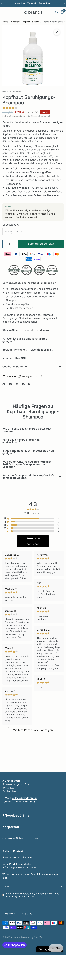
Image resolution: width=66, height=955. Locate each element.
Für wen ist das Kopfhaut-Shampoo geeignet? (24, 340)
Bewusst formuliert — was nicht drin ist (27, 349)
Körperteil (10, 827)
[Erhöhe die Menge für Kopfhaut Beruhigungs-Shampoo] (13, 244)
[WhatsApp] (24, 384)
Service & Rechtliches (20, 838)
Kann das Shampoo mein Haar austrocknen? (21, 441)
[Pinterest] (18, 384)
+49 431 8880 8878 (24, 801)
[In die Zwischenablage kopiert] (30, 384)
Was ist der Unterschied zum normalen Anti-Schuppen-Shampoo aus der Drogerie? (27, 464)
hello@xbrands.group (24, 798)
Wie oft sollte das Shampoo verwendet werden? (26, 430)
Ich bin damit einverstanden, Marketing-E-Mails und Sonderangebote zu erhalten (32, 895)
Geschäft (15, 21)
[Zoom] (57, 32)
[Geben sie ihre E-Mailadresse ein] (60, 887)
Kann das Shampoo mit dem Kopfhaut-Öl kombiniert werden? (28, 476)
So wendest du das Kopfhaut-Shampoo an (29, 282)
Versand (17, 116)
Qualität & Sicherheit (15, 366)
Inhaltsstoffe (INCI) (14, 358)
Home (5, 21)
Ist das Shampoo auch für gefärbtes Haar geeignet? (28, 452)
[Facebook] (4, 384)
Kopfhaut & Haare (31, 21)
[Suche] (56, 12)
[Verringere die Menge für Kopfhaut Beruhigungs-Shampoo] (5, 244)
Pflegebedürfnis (15, 815)
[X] (11, 384)
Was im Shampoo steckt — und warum (26, 330)
